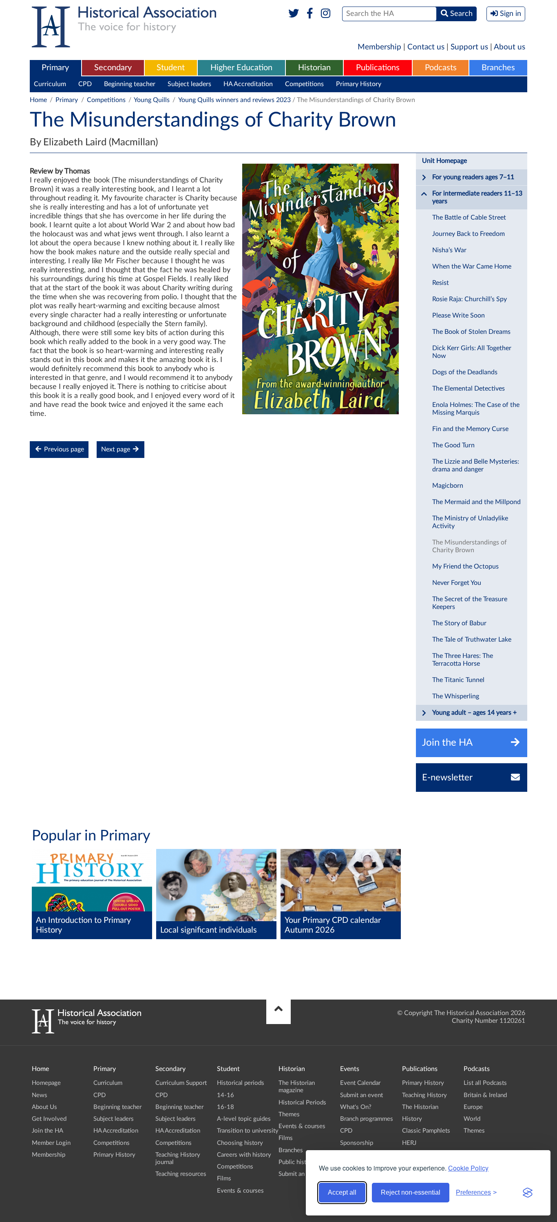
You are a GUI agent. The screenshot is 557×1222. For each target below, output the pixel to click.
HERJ (409, 1143)
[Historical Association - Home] (86, 1031)
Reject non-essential (410, 1192)
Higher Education (241, 68)
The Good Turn (453, 445)
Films (224, 1178)
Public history (296, 1162)
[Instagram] (326, 14)
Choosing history (240, 1143)
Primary (55, 68)
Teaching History (424, 1095)
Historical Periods (302, 1103)
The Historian (420, 1107)
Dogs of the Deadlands (464, 372)
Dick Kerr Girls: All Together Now (471, 352)
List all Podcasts (485, 1083)
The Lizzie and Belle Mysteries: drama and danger (475, 465)
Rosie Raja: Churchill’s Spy (469, 299)
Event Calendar (360, 1083)
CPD (85, 84)
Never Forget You (456, 583)
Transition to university (247, 1131)
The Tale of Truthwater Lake (471, 639)
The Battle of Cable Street (469, 217)
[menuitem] (55, 68)
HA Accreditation (248, 84)
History (412, 1119)
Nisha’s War (449, 250)
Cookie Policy (468, 1168)
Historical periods (240, 1083)
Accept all (342, 1192)
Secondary (113, 68)
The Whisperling (455, 696)
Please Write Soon (458, 315)
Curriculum (50, 84)
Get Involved (49, 1119)
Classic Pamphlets (426, 1131)
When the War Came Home (471, 266)
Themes (289, 1114)
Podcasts (441, 68)
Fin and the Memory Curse (470, 429)
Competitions (304, 84)
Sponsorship (356, 1143)
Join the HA (47, 1131)
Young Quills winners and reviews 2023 (234, 100)
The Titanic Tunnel (458, 680)
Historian (314, 68)
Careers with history (244, 1155)
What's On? (355, 1107)
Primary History (358, 84)
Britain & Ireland (485, 1095)
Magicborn (447, 485)
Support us (469, 47)
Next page (116, 449)
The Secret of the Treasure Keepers (469, 603)
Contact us (425, 47)
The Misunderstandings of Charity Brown (469, 546)
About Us (44, 1107)
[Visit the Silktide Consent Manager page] (527, 1192)
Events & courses (240, 1191)
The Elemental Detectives (468, 388)
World (472, 1119)
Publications (378, 68)
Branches (498, 68)
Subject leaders (189, 84)
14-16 (225, 1095)
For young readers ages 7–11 (473, 177)
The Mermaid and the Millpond (476, 502)
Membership (379, 47)
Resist (440, 283)
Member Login (51, 1143)
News (39, 1095)
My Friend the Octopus (465, 566)
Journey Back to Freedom (468, 234)
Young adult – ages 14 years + (474, 712)
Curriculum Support (181, 1083)
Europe (473, 1107)
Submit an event (299, 1174)
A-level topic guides (244, 1119)
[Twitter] (294, 14)
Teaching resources (180, 1174)
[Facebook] (309, 14)
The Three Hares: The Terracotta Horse (462, 660)
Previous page (63, 449)
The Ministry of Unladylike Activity (470, 522)
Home (38, 100)
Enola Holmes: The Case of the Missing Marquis (475, 409)
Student (171, 68)
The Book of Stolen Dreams (471, 332)
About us (509, 47)
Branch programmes (366, 1119)
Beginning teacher (129, 84)
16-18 (225, 1107)
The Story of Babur (459, 623)
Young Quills (152, 100)
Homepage (46, 1083)
